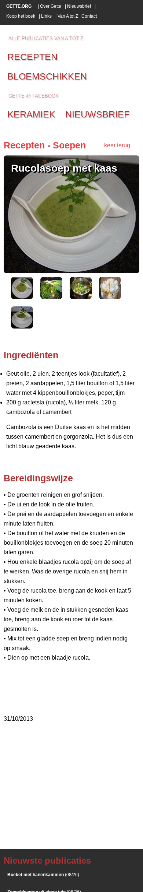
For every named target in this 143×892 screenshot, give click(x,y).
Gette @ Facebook (33, 96)
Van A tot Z (68, 16)
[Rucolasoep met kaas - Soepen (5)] (22, 326)
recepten (32, 57)
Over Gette (50, 6)
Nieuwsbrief (79, 6)
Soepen (69, 145)
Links (46, 16)
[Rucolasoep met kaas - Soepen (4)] (110, 297)
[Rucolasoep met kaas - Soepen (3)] (81, 297)
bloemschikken (47, 76)
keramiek (31, 114)
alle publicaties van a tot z (45, 38)
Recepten (24, 145)
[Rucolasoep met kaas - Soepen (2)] (51, 297)
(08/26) (43, 874)
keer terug (117, 145)
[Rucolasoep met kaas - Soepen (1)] (22, 297)
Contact (89, 16)
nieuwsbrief (97, 114)
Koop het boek (20, 16)
